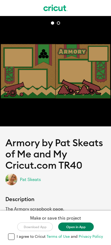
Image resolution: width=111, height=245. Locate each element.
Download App (35, 227)
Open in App (76, 227)
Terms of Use (59, 236)
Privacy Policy (91, 236)
